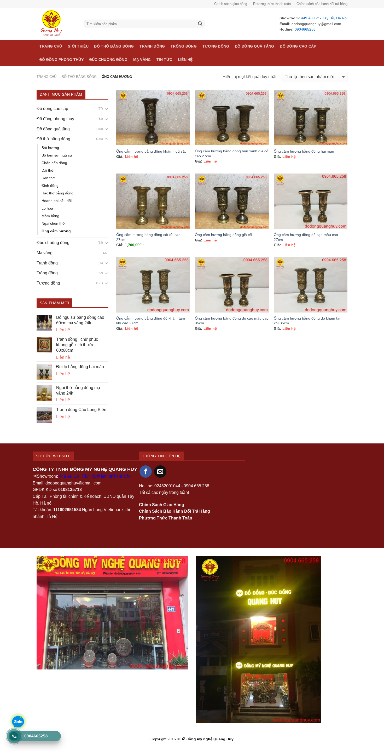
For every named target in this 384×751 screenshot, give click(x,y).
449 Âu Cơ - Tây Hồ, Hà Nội (323, 18)
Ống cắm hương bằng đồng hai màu (304, 151)
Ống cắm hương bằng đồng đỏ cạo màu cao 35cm (232, 320)
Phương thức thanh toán (272, 4)
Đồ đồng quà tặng (254, 46)
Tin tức (164, 59)
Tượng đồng (215, 46)
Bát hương (50, 148)
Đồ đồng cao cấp (298, 46)
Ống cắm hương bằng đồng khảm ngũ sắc (151, 151)
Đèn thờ (48, 178)
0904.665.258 (196, 486)
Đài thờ (48, 170)
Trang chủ (50, 46)
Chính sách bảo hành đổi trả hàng (321, 4)
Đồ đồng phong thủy (61, 59)
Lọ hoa (47, 208)
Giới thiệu (78, 46)
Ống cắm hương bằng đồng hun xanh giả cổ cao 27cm (231, 153)
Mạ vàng (142, 59)
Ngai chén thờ (53, 223)
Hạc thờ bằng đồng (57, 193)
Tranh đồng (152, 46)
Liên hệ (185, 59)
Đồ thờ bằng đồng (114, 46)
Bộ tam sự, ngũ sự (57, 155)
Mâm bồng (50, 216)
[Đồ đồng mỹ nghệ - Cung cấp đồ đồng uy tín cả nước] (56, 24)
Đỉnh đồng (50, 185)
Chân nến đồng (54, 163)
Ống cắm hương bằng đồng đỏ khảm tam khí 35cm (308, 320)
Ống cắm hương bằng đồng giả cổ (223, 235)
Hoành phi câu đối (57, 201)
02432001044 (167, 486)
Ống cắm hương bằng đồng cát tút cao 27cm (148, 237)
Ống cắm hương (56, 231)
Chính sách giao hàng (230, 4)
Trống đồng (184, 46)
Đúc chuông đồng (108, 59)
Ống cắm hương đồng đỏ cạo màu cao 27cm (306, 237)
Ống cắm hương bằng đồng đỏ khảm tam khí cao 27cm (150, 320)
